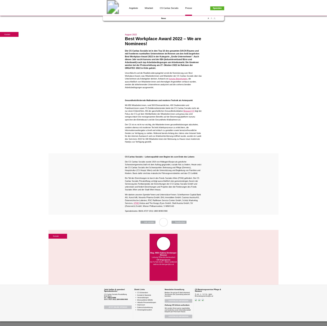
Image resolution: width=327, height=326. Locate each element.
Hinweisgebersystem (144, 310)
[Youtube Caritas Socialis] (113, 19)
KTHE (137, 203)
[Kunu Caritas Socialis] (170, 323)
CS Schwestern (142, 293)
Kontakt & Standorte (144, 295)
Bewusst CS (188, 111)
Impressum (141, 305)
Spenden (217, 8)
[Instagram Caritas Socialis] (118, 19)
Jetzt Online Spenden (118, 307)
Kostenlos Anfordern (178, 301)
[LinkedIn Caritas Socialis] (122, 19)
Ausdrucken (180, 222)
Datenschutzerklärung (145, 307)
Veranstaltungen (143, 298)
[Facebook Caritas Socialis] (108, 19)
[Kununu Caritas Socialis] (127, 19)
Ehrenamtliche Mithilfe (145, 300)
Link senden (149, 222)
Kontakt (7, 34)
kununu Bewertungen (178, 79)
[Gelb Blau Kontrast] (221, 19)
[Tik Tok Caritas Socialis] (131, 19)
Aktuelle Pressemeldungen (146, 302)
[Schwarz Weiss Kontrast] (218, 19)
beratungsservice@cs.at (204, 296)
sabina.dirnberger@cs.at (163, 264)
